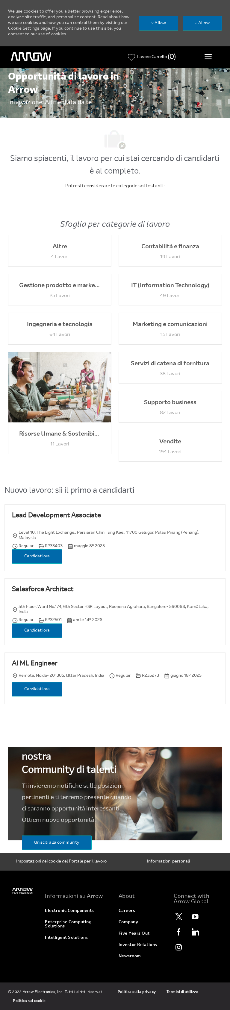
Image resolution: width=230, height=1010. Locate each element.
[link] (23, 891)
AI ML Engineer (34, 664)
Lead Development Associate (56, 515)
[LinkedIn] (195, 932)
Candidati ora (37, 556)
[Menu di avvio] (208, 56)
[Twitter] (179, 917)
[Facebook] (179, 932)
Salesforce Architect (42, 589)
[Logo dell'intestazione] (31, 57)
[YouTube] (195, 917)
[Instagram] (179, 947)
